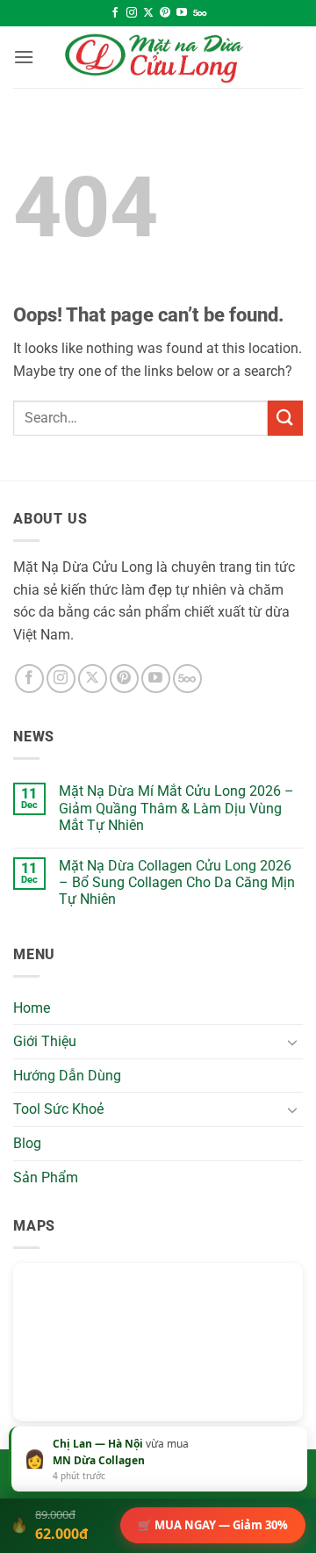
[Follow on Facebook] (115, 13)
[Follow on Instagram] (131, 13)
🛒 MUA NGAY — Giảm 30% (213, 1525)
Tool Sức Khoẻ (58, 1109)
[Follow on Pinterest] (165, 13)
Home (31, 1008)
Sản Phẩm (45, 1177)
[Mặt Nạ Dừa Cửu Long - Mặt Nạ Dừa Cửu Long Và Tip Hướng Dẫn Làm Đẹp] (158, 57)
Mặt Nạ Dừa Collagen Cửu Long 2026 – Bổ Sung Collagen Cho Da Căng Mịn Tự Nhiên (177, 882)
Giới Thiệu (44, 1041)
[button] (23, 56)
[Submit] (285, 418)
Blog (27, 1143)
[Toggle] (292, 1041)
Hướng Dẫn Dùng (67, 1075)
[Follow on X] (148, 13)
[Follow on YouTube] (181, 13)
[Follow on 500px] (199, 13)
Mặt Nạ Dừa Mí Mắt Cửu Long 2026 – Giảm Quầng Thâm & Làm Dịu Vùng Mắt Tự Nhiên (176, 808)
